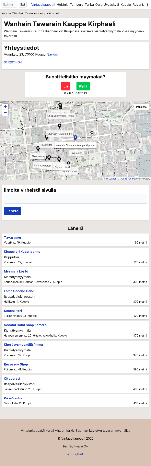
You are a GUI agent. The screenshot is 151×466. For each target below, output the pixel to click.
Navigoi (52, 54)
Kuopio (126, 5)
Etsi (22, 4)
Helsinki (62, 5)
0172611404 (13, 62)
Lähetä (12, 211)
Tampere (76, 5)
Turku (89, 5)
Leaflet (112, 178)
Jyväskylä (111, 5)
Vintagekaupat (43, 5)
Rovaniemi (140, 5)
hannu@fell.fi (75, 454)
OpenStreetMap (128, 178)
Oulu (98, 5)
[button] (75, 138)
